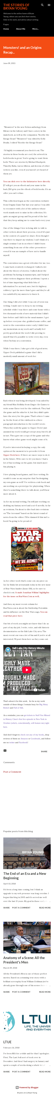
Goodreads (35, 738)
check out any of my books (32, 734)
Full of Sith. (19, 708)
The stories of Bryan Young (16, 6)
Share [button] (44, 751)
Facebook (23, 742)
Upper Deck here (11, 455)
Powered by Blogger (28, 1087)
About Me (20, 29)
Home (6, 29)
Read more (45, 907)
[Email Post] (5, 751)
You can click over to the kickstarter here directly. (26, 181)
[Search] (42, 5)
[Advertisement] (27, 801)
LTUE (7, 1042)
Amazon (24, 738)
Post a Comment (12, 771)
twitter (12, 742)
